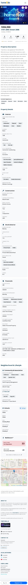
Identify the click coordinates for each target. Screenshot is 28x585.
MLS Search (3, 567)
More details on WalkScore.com (13, 454)
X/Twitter (4, 557)
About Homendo (4, 566)
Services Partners (4, 572)
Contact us (3, 547)
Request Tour (18, 583)
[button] (14, 471)
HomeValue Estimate (5, 569)
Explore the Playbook (7, 531)
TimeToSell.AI (15, 512)
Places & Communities (5, 570)
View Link (6, 391)
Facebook (4, 555)
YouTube (4, 559)
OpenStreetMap (19, 485)
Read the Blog (5, 533)
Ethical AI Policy (4, 574)
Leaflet (13, 485)
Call (6, 583)
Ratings (23, 408)
